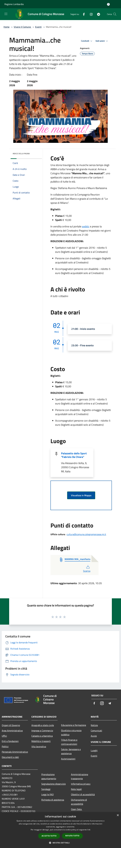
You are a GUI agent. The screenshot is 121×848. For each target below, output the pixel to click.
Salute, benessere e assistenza (71, 751)
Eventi (38, 27)
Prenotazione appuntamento (48, 776)
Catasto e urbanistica (42, 736)
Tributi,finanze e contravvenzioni (69, 742)
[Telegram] (97, 14)
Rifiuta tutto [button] (72, 835)
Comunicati (96, 730)
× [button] (118, 815)
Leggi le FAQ (47, 794)
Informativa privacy (80, 784)
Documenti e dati (10, 757)
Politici (5, 746)
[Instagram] (90, 14)
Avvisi (94, 736)
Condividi (85, 40)
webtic (85, 226)
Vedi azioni (100, 40)
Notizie (94, 725)
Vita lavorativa (38, 746)
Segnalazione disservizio (53, 784)
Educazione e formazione (73, 725)
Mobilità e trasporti (41, 741)
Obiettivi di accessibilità (83, 794)
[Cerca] (115, 14)
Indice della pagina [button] (21, 153)
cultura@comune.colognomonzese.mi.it (86, 534)
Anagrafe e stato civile (42, 725)
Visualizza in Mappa (81, 495)
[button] (60, 842)
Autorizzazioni (68, 758)
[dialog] (60, 830)
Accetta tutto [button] (49, 836)
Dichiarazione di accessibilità (79, 802)
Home (6, 27)
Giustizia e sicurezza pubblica (71, 732)
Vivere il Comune (22, 27)
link (88, 829)
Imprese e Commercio (42, 730)
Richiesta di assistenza (52, 800)
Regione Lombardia (14, 4)
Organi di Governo (11, 725)
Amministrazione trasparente (79, 776)
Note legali (76, 789)
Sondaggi (45, 789)
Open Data (76, 809)
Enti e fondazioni (10, 741)
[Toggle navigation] (6, 14)
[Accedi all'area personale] (108, 4)
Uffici (4, 736)
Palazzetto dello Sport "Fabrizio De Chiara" (74, 455)
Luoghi (94, 750)
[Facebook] (83, 14)
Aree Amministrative (12, 730)
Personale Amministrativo (15, 752)
